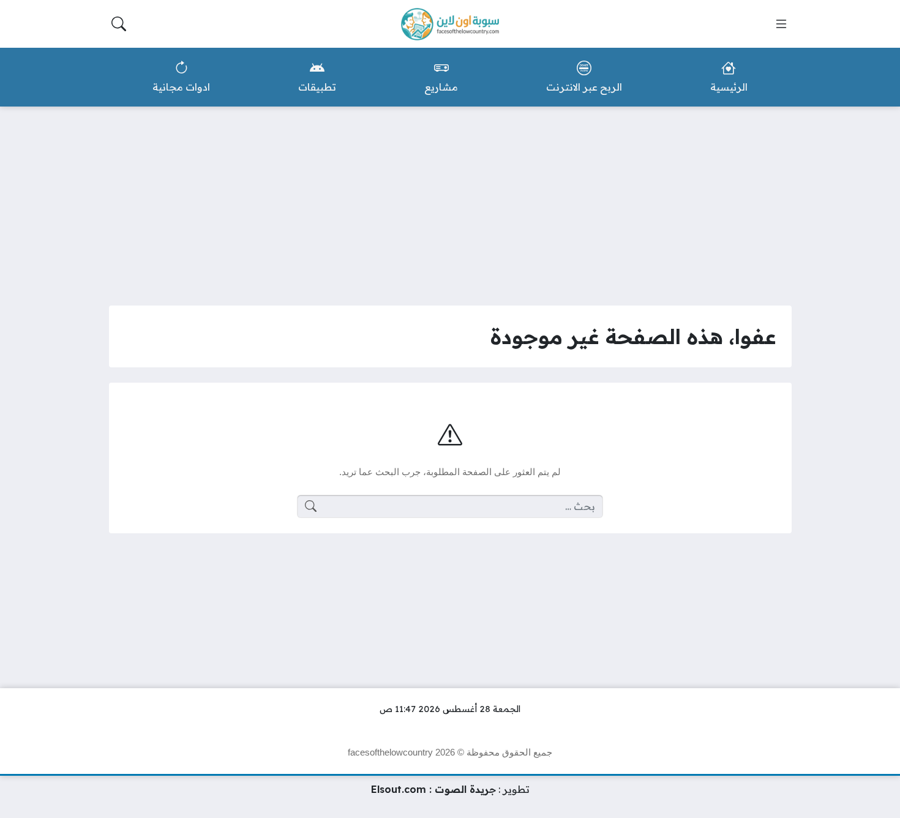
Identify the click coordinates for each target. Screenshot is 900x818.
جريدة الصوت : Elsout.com (433, 789)
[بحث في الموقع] (118, 24)
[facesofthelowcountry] (450, 24)
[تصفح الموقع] (781, 24)
